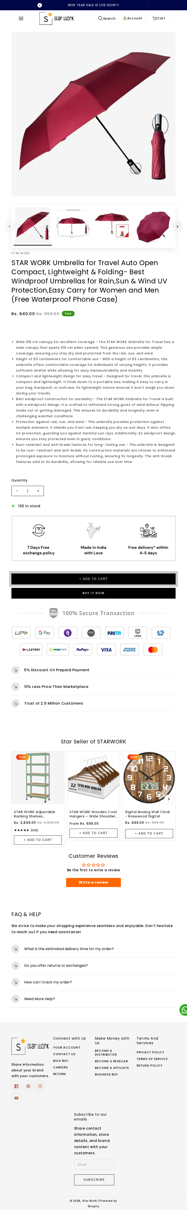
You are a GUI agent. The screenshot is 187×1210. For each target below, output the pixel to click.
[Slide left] (10, 227)
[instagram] (40, 1086)
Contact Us (64, 1054)
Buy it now (94, 593)
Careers (60, 1068)
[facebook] (16, 1086)
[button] (22, 18)
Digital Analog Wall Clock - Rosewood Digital (147, 814)
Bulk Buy (60, 1061)
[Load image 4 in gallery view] (154, 226)
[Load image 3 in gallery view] (113, 226)
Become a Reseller (111, 1061)
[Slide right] (177, 227)
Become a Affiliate (112, 1068)
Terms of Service (152, 1059)
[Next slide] (168, 799)
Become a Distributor (106, 1053)
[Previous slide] (39, 5)
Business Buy (106, 1075)
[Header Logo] (67, 18)
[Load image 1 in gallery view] (33, 226)
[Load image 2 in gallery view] (73, 226)
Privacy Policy (150, 1052)
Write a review (93, 882)
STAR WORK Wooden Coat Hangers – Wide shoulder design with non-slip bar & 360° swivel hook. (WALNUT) (93, 814)
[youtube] (16, 1098)
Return (59, 1074)
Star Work (90, 1201)
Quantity (19, 480)
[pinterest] (28, 1086)
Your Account (67, 1048)
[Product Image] (93, 114)
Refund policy (150, 1066)
